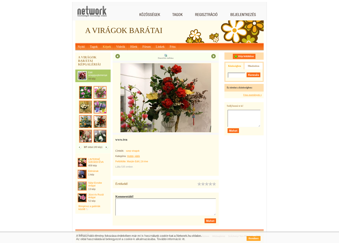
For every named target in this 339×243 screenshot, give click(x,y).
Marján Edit (133, 161)
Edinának (93, 171)
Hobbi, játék (133, 156)
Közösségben (234, 66)
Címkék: (119, 150)
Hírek (133, 46)
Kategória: (120, 156)
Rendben (254, 238)
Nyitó (81, 46)
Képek (107, 46)
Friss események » (252, 95)
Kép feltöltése (246, 56)
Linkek (160, 46)
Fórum (146, 46)
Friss (173, 46)
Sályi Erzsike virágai (95, 184)
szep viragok (132, 150)
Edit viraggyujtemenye (97, 74)
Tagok (94, 46)
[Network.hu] (92, 13)
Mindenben (253, 66)
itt (183, 239)
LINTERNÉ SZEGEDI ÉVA (96, 160)
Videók (120, 46)
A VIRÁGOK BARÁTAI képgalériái (89, 61)
